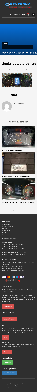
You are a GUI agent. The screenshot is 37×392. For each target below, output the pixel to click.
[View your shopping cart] (28, 14)
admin (5, 70)
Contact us (7, 352)
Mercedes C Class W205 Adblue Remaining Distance (18, 202)
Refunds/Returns (9, 319)
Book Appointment (9, 373)
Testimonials (8, 306)
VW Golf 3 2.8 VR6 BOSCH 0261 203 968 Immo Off (16, 176)
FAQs (5, 337)
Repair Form (7, 362)
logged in (13, 211)
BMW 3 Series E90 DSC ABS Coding (12, 150)
